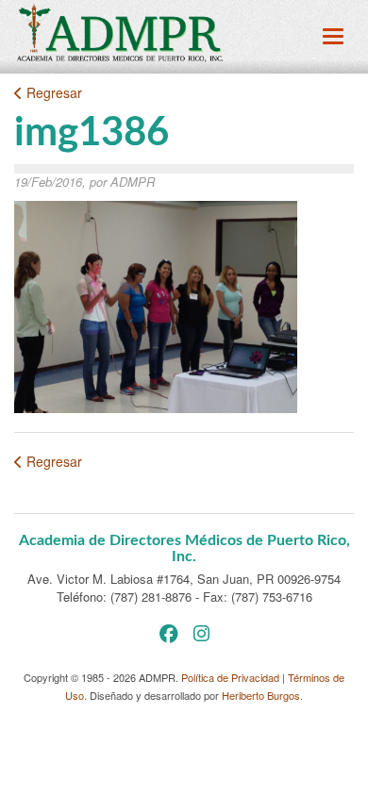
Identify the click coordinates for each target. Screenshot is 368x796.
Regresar (52, 92)
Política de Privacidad (230, 677)
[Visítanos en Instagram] (201, 632)
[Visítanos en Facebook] (168, 632)
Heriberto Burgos (261, 695)
